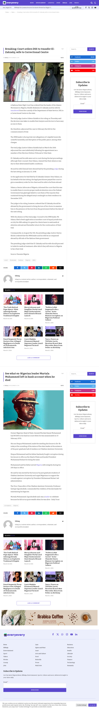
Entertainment (41, 2)
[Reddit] (5, 123)
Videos (76, 2)
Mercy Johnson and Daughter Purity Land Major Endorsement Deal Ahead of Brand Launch (33, 311)
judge (56, 169)
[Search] (91, 3)
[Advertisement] (49, 29)
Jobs (70, 2)
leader (47, 497)
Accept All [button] (92, 705)
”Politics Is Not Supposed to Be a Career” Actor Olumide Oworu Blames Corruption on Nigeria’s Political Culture (54, 313)
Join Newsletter (76, 7)
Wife (34, 260)
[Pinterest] (5, 119)
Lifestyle (51, 2)
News (32, 2)
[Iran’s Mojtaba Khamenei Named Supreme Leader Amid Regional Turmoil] (33, 331)
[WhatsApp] (5, 128)
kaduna (21, 260)
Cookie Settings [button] (81, 705)
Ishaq (6, 57)
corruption (7, 505)
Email (82, 103)
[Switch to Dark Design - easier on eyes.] (95, 3)
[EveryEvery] (10, 2)
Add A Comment (33, 357)
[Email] (5, 132)
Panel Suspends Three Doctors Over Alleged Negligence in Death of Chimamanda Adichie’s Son (12, 343)
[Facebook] (5, 110)
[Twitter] (5, 114)
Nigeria (28, 260)
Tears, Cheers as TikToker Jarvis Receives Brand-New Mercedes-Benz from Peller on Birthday (53, 343)
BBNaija (65, 2)
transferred (15, 110)
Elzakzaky (13, 260)
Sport (58, 2)
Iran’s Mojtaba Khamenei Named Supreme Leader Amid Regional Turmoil (33, 342)
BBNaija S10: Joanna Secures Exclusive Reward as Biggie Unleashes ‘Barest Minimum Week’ (33, 7)
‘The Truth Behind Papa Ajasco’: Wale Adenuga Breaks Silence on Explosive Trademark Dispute (11, 311)
